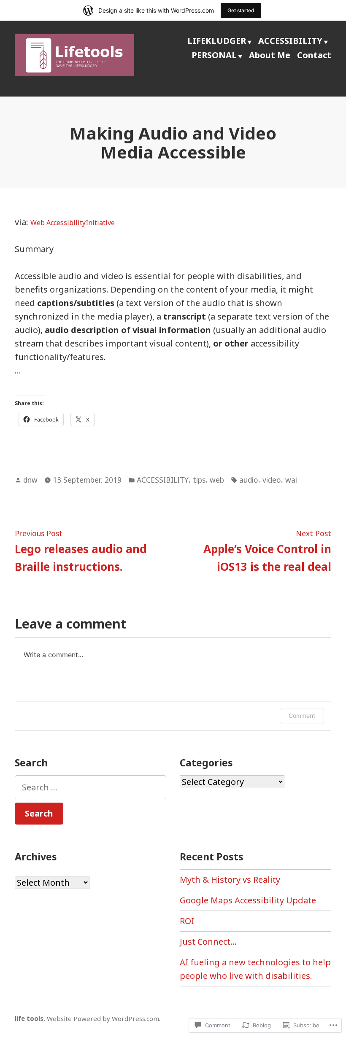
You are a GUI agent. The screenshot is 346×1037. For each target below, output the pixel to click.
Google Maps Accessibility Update (248, 900)
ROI (187, 921)
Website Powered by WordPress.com (103, 1018)
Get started (240, 10)
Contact (314, 55)
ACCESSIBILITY (290, 40)
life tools (29, 1018)
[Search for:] (90, 787)
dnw (30, 480)
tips (199, 480)
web (217, 480)
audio (248, 480)
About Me (269, 55)
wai (291, 480)
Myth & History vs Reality (230, 879)
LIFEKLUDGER (216, 40)
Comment (302, 715)
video (271, 480)
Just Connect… (208, 941)
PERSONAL (214, 55)
